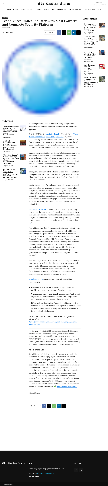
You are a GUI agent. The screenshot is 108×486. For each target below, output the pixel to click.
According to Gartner (37, 209)
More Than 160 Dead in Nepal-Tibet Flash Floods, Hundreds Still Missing (91, 80)
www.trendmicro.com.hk (67, 387)
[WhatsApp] (69, 32)
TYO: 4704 (50, 137)
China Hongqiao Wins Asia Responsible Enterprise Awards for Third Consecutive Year (10, 173)
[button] (4, 3)
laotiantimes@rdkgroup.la (45, 473)
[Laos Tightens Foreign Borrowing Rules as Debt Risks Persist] (102, 66)
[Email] (78, 32)
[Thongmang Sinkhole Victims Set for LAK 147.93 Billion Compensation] (102, 25)
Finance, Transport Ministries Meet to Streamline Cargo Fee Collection (90, 55)
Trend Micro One (36, 279)
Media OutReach (52, 134)
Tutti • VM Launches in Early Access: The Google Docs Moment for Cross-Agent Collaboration (11, 131)
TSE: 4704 (59, 137)
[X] (64, 32)
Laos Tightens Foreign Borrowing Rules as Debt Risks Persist (90, 68)
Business (5, 17)
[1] (30, 223)
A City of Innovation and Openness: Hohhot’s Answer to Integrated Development (10, 145)
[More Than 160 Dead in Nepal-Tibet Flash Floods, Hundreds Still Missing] (102, 79)
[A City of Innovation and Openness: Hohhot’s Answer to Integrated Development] (23, 142)
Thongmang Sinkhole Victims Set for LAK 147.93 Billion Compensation (91, 27)
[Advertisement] (54, 428)
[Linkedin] (74, 32)
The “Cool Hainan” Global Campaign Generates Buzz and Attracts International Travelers (11, 159)
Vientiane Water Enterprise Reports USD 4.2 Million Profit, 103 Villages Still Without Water (91, 41)
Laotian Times (8, 32)
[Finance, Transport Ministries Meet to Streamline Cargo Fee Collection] (102, 52)
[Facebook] (59, 32)
